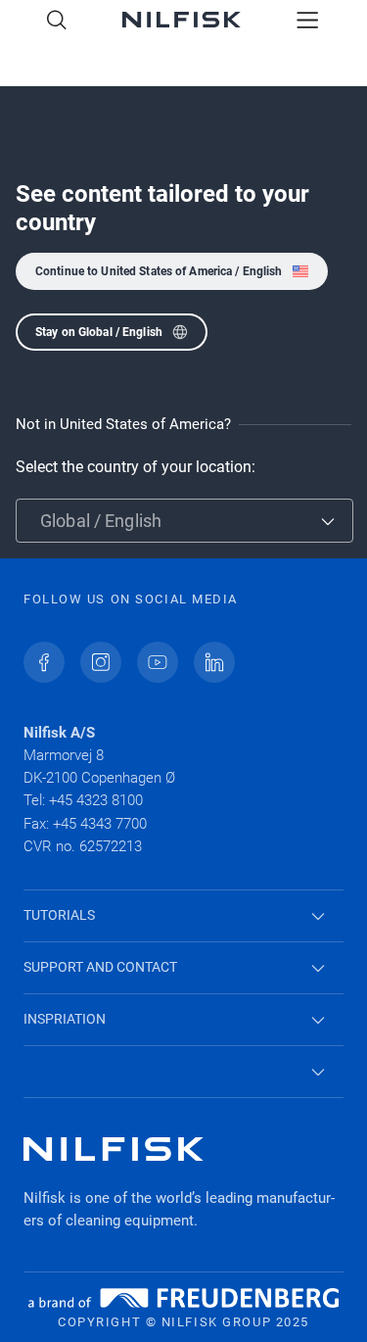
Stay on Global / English (98, 332)
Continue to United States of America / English (159, 271)
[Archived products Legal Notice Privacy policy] (183, 1072)
